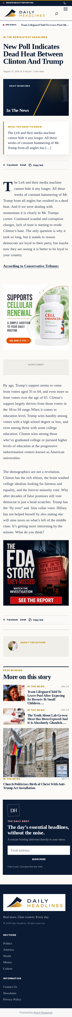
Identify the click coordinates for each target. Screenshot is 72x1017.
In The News (12, 37)
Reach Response (43, 1012)
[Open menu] (65, 13)
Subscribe (39, 859)
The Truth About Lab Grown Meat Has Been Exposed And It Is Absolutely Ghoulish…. (47, 719)
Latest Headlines (34, 37)
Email (23, 165)
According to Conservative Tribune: (31, 266)
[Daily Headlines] (24, 13)
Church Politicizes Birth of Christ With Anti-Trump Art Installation (34, 786)
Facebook (12, 165)
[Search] (56, 13)
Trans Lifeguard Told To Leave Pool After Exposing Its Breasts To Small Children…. (45, 24)
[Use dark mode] (64, 3)
